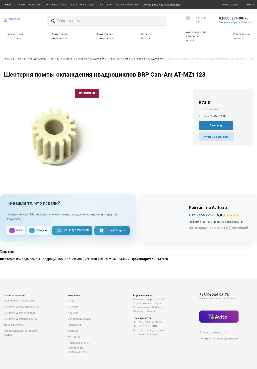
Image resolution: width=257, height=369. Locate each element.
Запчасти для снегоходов (20, 312)
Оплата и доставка (79, 318)
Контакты (74, 336)
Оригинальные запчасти (19, 300)
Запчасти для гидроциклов (21, 318)
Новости (73, 312)
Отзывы (73, 306)
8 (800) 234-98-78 (233, 18)
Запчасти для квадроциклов (22, 306)
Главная (9, 58)
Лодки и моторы (14, 324)
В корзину (216, 125)
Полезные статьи (78, 342)
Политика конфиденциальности (219, 338)
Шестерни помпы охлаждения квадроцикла (137, 58)
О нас (71, 300)
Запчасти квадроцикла (32, 58)
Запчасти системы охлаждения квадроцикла (78, 58)
